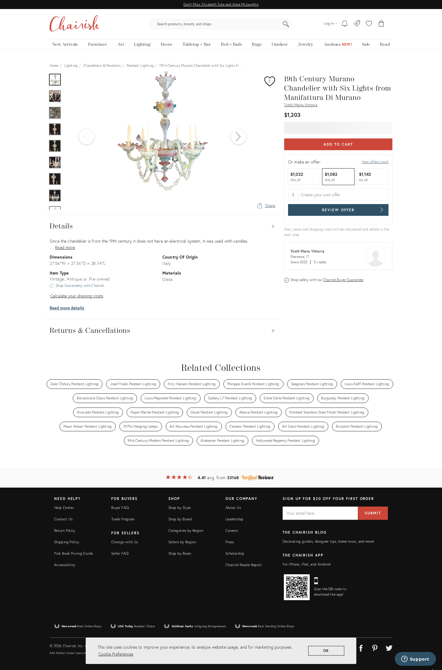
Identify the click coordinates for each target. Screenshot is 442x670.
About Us (233, 507)
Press (230, 542)
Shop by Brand (180, 519)
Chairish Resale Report (244, 565)
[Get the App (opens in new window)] (297, 587)
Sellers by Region (182, 542)
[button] (369, 24)
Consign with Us (124, 542)
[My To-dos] (345, 24)
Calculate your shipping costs (76, 296)
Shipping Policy (66, 542)
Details (162, 226)
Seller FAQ (120, 553)
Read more (65, 247)
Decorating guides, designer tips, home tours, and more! (328, 541)
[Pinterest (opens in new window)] (375, 647)
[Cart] (381, 24)
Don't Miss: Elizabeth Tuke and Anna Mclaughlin (220, 4)
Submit (373, 513)
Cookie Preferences (115, 654)
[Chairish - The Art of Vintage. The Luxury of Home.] (75, 24)
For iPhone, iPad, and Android (306, 564)
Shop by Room (179, 553)
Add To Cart (338, 144)
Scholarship (235, 553)
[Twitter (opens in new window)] (389, 647)
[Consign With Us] (357, 24)
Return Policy (64, 530)
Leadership (235, 519)
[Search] (286, 24)
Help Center (64, 507)
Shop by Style (179, 507)
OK (326, 650)
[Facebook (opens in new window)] (361, 647)
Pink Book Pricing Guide (73, 553)
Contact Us (63, 519)
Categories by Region (185, 530)
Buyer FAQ (120, 507)
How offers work (375, 162)
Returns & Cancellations (162, 331)
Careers (232, 530)
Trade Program (123, 519)
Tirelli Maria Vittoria (300, 105)
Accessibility (64, 565)
